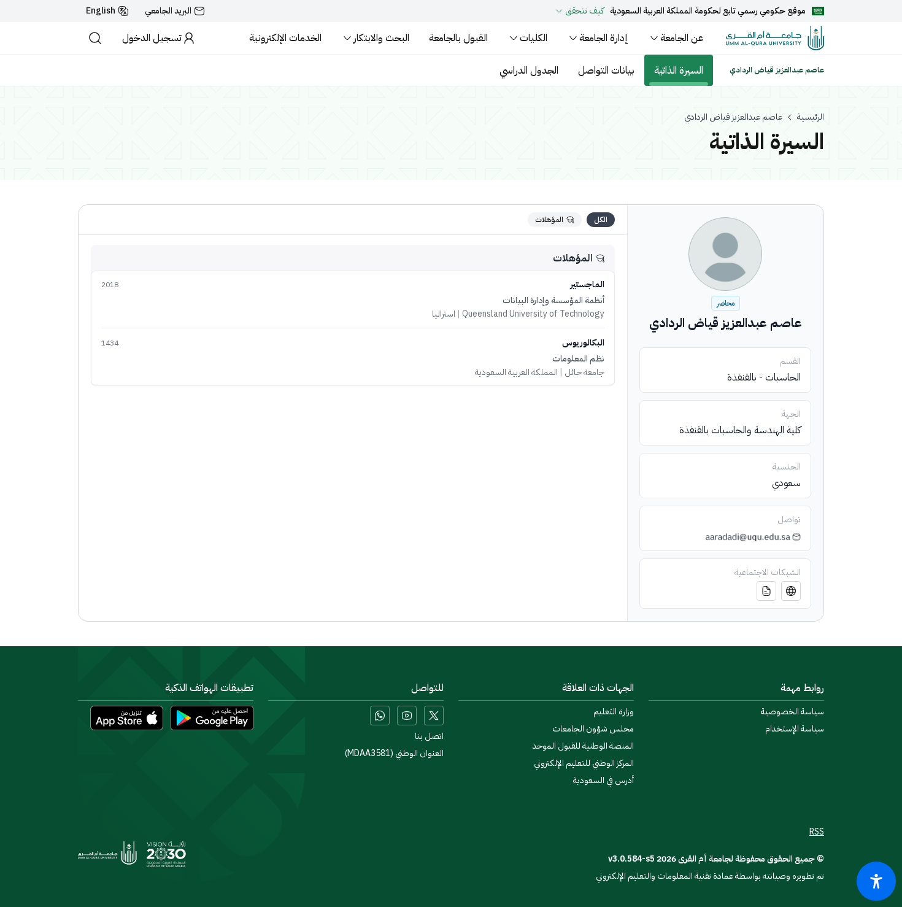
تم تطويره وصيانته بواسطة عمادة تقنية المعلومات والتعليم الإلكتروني (710, 876)
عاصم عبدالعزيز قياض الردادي (733, 117)
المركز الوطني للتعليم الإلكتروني (584, 763)
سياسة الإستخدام (794, 729)
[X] (434, 715)
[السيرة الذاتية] (766, 591)
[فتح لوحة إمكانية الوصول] (876, 881)
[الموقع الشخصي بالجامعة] (791, 591)
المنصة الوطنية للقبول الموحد (583, 746)
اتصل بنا (429, 736)
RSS (816, 832)
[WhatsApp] (380, 715)
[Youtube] (407, 715)
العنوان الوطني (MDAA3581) (394, 753)
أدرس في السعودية (603, 780)
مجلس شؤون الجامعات (593, 729)
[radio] (601, 219)
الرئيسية (810, 117)
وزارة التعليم (613, 712)
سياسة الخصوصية (792, 712)
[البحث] (95, 38)
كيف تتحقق (584, 11)
